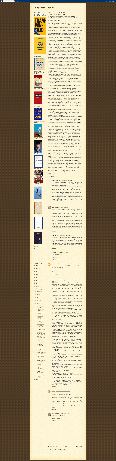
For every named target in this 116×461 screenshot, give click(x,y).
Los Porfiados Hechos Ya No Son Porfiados (41, 355)
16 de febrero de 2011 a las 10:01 (63, 391)
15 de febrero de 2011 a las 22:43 (65, 180)
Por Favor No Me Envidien (40, 365)
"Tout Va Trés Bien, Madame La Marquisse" (40, 320)
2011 (37, 288)
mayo (38, 300)
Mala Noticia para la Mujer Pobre (40, 307)
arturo (53, 263)
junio (38, 298)
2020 (37, 274)
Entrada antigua (78, 446)
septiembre (39, 294)
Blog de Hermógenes (44, 7)
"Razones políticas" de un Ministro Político (41, 342)
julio (38, 297)
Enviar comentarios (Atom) (59, 449)
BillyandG (54, 252)
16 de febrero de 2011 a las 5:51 (63, 235)
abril (38, 302)
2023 (37, 269)
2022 (37, 271)
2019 (37, 276)
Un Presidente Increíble (41, 360)
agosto (38, 295)
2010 (37, 379)
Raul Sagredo (55, 180)
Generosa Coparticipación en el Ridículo (41, 353)
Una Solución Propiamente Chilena (41, 337)
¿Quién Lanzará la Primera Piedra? (40, 345)
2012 (37, 286)
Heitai (53, 207)
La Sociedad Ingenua (40, 322)
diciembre (39, 289)
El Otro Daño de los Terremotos (40, 310)
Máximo (53, 391)
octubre (38, 292)
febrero (38, 305)
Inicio (65, 446)
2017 (37, 279)
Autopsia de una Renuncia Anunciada (41, 368)
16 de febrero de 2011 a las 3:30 (61, 207)
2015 (37, 282)
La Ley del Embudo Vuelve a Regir (40, 324)
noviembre (39, 291)
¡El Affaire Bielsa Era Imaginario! (40, 373)
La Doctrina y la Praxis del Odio (41, 312)
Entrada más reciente (52, 446)
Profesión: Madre (40, 314)
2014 (37, 283)
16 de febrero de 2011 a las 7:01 (63, 252)
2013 (37, 285)
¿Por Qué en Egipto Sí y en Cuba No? (41, 362)
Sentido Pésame (39, 332)
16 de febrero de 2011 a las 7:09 (62, 263)
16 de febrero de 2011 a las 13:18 (62, 413)
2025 (37, 266)
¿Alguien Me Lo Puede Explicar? (41, 330)
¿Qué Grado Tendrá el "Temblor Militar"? (41, 334)
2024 (37, 268)
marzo (38, 303)
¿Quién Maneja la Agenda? (40, 316)
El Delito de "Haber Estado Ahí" (40, 376)
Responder (54, 202)
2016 (37, 280)
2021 (37, 273)
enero (38, 377)
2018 (37, 277)
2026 (37, 265)
